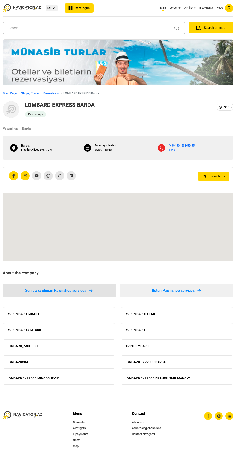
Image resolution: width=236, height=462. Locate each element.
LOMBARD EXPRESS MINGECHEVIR (33, 378)
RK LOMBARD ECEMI (140, 314)
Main (163, 7)
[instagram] (219, 416)
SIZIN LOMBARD (137, 346)
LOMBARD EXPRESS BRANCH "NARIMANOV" (157, 378)
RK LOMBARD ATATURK (24, 330)
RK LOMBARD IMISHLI (23, 314)
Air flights (190, 7)
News (220, 7)
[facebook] (208, 416)
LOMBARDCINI (17, 362)
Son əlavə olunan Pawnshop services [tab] (55, 290)
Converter (175, 7)
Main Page (10, 93)
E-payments (206, 7)
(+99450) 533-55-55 (182, 145)
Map (76, 446)
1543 (172, 149)
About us (138, 422)
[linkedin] (229, 416)
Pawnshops (51, 93)
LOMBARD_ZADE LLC (22, 346)
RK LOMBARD (135, 330)
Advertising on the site (146, 428)
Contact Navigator (143, 434)
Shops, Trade (30, 93)
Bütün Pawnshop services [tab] (173, 290)
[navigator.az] (22, 415)
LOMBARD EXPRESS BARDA (145, 362)
